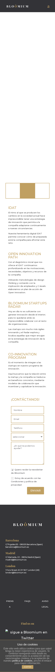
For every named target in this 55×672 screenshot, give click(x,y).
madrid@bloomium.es (16, 560)
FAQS (27, 601)
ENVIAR (35, 490)
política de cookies (22, 660)
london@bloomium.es (16, 572)
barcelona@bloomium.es (17, 547)
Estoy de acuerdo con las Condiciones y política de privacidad (26, 481)
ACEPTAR (27, 667)
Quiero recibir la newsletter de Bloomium (27, 471)
